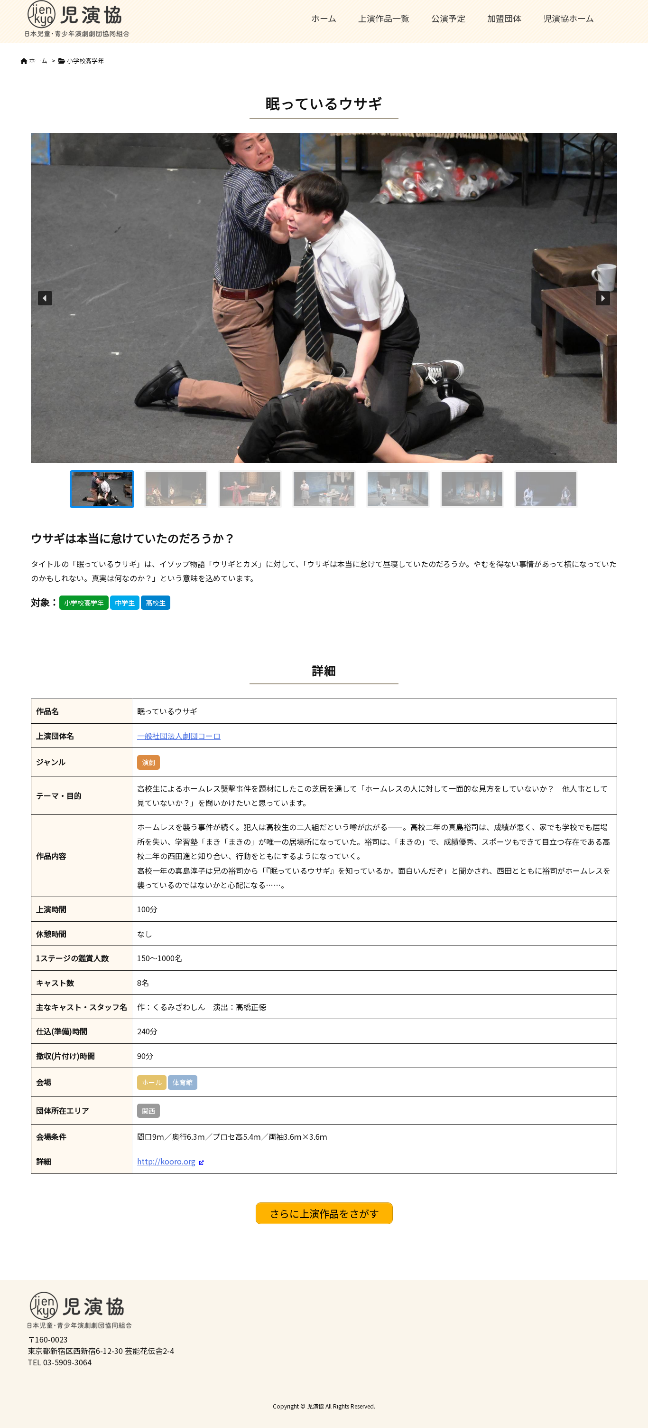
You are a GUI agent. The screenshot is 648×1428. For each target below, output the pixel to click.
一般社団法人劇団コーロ (179, 735)
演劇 (148, 762)
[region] (324, 324)
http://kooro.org (166, 1161)
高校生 (156, 602)
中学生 (125, 602)
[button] (45, 298)
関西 (148, 1111)
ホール (152, 1082)
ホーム (38, 60)
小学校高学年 (85, 60)
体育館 (183, 1082)
